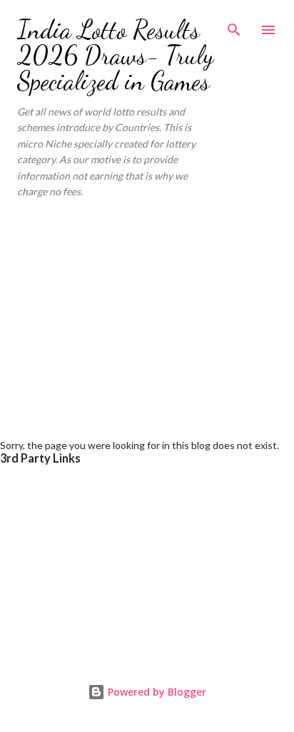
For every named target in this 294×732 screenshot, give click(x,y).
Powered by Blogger (155, 692)
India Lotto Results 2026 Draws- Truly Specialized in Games (115, 55)
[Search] (234, 25)
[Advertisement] (147, 313)
